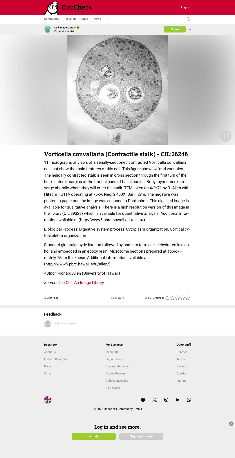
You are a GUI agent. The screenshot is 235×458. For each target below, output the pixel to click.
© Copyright (51, 297)
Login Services (115, 359)
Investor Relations (55, 359)
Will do (94, 436)
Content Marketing (117, 366)
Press (47, 366)
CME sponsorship (117, 380)
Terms (181, 359)
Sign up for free (141, 436)
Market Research (116, 373)
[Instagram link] (166, 400)
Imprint (181, 380)
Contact (182, 352)
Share (175, 29)
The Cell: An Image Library (81, 282)
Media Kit (112, 352)
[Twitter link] (154, 400)
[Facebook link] (143, 400)
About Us (50, 352)
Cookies (182, 373)
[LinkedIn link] (178, 400)
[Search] (188, 19)
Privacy (181, 366)
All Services (113, 388)
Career (48, 373)
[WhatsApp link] (189, 400)
